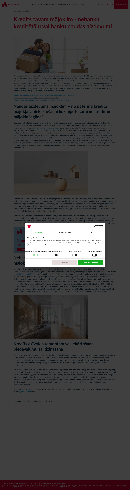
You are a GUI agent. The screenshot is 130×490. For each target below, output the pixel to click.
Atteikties (65, 262)
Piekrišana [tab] (38, 232)
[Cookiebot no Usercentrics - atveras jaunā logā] (95, 226)
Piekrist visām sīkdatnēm (90, 262)
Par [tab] (91, 232)
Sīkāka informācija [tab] (65, 232)
